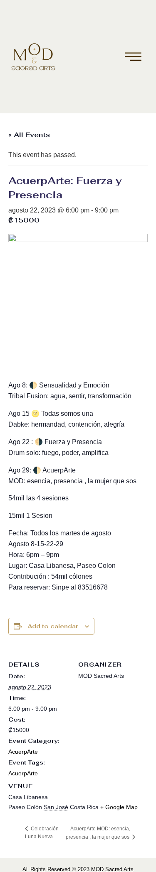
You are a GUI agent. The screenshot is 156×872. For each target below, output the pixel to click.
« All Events (29, 134)
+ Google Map (119, 807)
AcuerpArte (23, 751)
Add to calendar (52, 626)
